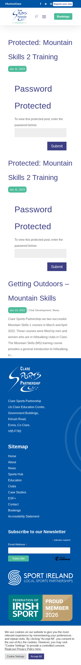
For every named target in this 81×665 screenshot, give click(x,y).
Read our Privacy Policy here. (23, 649)
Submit (57, 146)
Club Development (40, 310)
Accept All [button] (36, 656)
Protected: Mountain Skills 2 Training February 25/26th (40, 172)
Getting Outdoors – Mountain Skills (38, 291)
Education (15, 480)
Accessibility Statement (23, 516)
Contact (13, 504)
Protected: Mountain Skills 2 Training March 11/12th (40, 51)
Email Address (17, 545)
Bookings (63, 16)
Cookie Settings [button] (15, 656)
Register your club (63, 4)
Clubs (12, 486)
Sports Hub (15, 474)
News (56, 310)
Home (12, 456)
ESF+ (12, 498)
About (12, 462)
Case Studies (17, 492)
